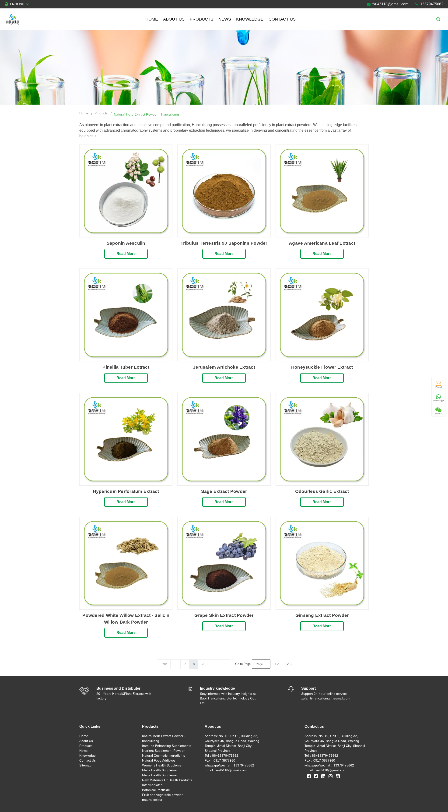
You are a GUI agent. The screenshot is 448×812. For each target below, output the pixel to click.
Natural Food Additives (158, 760)
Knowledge (249, 19)
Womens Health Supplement (163, 765)
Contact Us (282, 19)
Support (308, 688)
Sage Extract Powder (224, 491)
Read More (126, 254)
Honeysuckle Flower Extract (322, 367)
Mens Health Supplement (160, 770)
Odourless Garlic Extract (322, 491)
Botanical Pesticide (156, 790)
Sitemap (85, 765)
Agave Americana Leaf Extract (322, 243)
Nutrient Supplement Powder (163, 750)
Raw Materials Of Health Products (167, 780)
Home (151, 19)
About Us (174, 19)
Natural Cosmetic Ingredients (163, 755)
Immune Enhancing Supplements (166, 746)
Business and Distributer (118, 688)
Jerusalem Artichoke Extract (224, 367)
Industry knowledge (217, 688)
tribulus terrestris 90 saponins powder (224, 243)
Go (277, 664)
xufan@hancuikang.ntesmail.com (325, 698)
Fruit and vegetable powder (162, 795)
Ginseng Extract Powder (322, 615)
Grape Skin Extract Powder (223, 615)
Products (201, 19)
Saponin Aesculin (126, 243)
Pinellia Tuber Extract (125, 367)
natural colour (152, 799)
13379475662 (431, 4)
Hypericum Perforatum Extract (126, 491)
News (224, 19)
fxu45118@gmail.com (390, 4)
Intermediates (152, 785)
